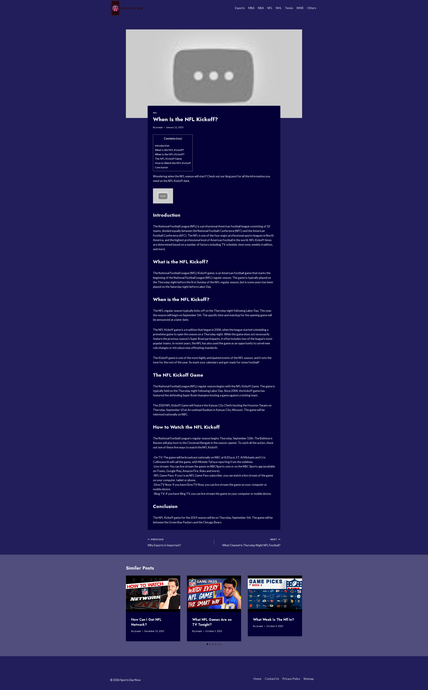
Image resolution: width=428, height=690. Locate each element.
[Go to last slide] (131, 608)
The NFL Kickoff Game (168, 158)
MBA (251, 8)
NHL (279, 8)
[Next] (296, 608)
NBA (261, 8)
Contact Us (272, 678)
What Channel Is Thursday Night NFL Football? (251, 542)
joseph (159, 127)
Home (257, 678)
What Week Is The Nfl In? (273, 619)
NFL (269, 8)
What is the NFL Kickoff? (169, 149)
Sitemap (308, 678)
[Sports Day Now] (127, 8)
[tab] (207, 644)
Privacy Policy (291, 678)
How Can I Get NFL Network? (146, 622)
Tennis (289, 8)
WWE (300, 8)
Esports (240, 8)
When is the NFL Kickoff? (169, 154)
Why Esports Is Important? (164, 542)
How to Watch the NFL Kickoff (173, 162)
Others (311, 8)
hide (179, 138)
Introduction (162, 145)
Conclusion (161, 167)
